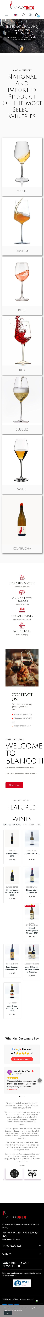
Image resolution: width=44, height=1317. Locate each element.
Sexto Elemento (12, 964)
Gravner (12, 850)
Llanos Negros (12, 887)
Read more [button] (12, 1089)
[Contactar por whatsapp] (39, 1304)
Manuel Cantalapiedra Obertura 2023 (32, 930)
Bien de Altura (31, 887)
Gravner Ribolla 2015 (12, 854)
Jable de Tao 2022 (32, 853)
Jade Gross (12, 1003)
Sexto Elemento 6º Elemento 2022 (12, 968)
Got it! (8, 1313)
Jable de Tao (32, 850)
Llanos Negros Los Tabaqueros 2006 (12, 892)
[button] (4, 1080)
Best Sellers (28, 825)
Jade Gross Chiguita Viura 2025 (12, 1008)
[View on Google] (9, 1072)
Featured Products (12, 825)
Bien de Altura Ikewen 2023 (32, 891)
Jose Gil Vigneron (32, 964)
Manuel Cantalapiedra (32, 924)
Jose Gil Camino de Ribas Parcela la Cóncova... (32, 969)
